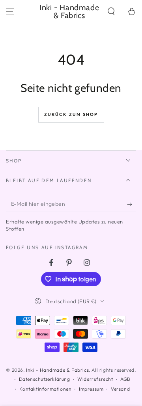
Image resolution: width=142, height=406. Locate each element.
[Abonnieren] (131, 204)
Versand (120, 389)
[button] (111, 11)
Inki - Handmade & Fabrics (57, 370)
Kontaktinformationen (45, 389)
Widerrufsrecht (95, 379)
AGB (125, 379)
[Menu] (10, 11)
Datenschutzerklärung (44, 379)
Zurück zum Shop (71, 114)
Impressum (91, 389)
